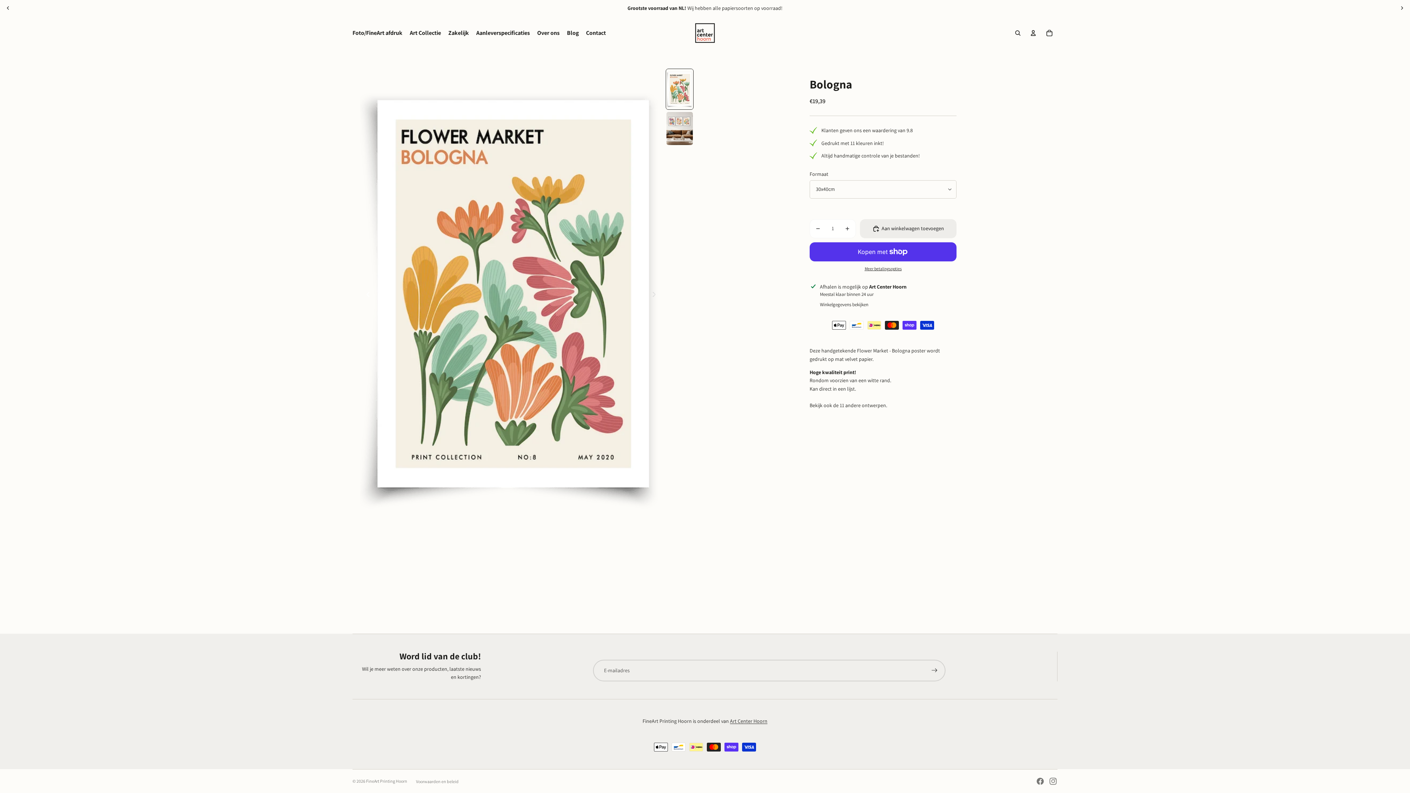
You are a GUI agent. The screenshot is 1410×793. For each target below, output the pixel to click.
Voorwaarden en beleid (437, 781)
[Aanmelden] (934, 670)
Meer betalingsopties (883, 268)
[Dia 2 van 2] (679, 128)
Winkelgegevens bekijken (844, 304)
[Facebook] (1040, 781)
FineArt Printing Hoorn (386, 781)
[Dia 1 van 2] (679, 89)
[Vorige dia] (8, 8)
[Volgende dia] (1402, 8)
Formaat (819, 174)
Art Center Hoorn (748, 721)
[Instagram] (1053, 781)
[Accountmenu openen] (1033, 33)
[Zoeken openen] (1018, 33)
